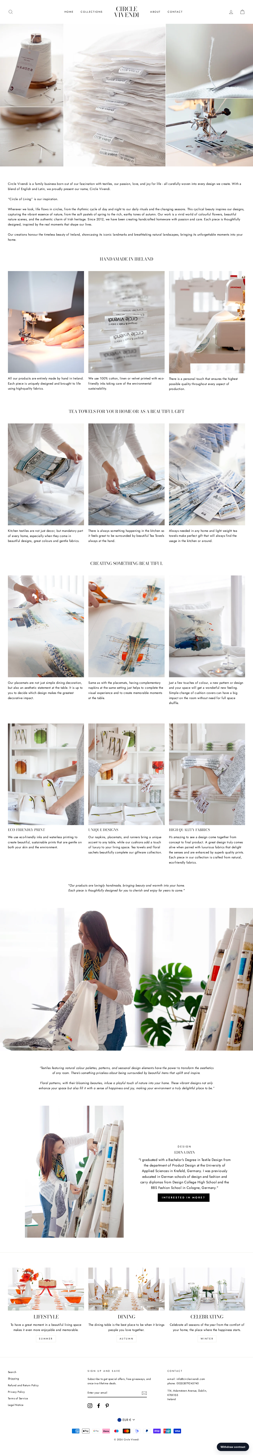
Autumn (127, 1338)
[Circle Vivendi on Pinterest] (107, 1405)
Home (69, 12)
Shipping (13, 1378)
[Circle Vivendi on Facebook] (98, 1405)
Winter (207, 1338)
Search (12, 1372)
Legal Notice (16, 1405)
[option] (126, 95)
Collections (92, 12)
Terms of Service (18, 1398)
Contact (175, 12)
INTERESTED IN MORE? (183, 1197)
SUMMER (46, 1338)
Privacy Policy (16, 1392)
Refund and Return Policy (23, 1385)
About (155, 12)
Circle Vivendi (126, 11)
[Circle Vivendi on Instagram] (90, 1405)
